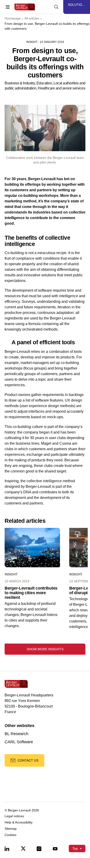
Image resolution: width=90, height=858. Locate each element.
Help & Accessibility (19, 822)
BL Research (16, 734)
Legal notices (14, 816)
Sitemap (11, 828)
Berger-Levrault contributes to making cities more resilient (31, 593)
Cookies (10, 835)
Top (75, 848)
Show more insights (45, 649)
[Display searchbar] (56, 7)
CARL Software (19, 742)
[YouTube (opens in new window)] (55, 848)
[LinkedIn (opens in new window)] (7, 848)
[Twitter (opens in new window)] (23, 848)
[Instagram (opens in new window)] (39, 848)
